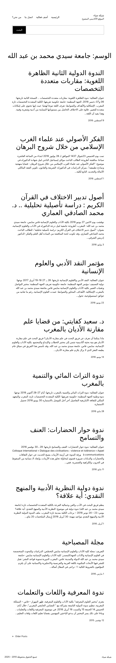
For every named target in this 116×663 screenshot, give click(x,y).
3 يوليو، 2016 (98, 244)
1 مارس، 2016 (97, 573)
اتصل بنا (29, 17)
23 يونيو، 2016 (97, 302)
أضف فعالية (42, 17)
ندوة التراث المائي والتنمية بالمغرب (68, 379)
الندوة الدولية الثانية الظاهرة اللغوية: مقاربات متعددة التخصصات (66, 80)
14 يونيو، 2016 (97, 357)
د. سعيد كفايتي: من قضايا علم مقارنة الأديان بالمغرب (63, 325)
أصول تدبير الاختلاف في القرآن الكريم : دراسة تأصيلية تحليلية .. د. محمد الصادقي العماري (58, 205)
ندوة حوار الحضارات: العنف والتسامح (67, 433)
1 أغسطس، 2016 (96, 178)
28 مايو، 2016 (97, 411)
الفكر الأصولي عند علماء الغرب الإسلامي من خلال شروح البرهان (60, 143)
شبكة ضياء (99, 15)
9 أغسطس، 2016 (96, 120)
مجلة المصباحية (83, 542)
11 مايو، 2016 (98, 469)
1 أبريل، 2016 (98, 523)
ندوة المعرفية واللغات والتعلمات (61, 592)
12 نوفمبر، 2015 (96, 620)
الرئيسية (55, 17)
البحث (19, 29)
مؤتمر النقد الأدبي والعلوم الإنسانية (69, 267)
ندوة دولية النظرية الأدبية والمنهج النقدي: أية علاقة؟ (60, 492)
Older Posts (19, 636)
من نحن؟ (16, 17)
